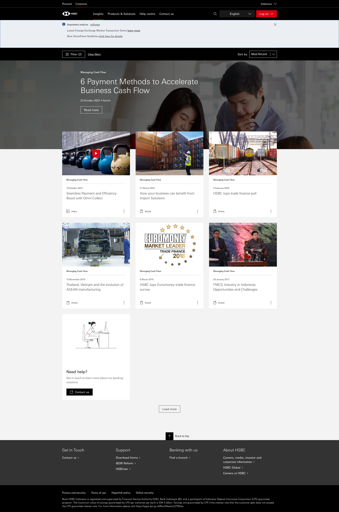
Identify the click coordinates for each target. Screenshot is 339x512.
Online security (144, 492)
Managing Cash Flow (77, 179)
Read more (169, 174)
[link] (79, 392)
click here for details (111, 36)
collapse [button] (95, 24)
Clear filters (94, 54)
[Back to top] (169, 436)
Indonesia (266, 3)
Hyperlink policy (121, 492)
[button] (73, 54)
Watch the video (96, 174)
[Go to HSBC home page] (71, 14)
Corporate (81, 3)
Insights (98, 14)
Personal (67, 3)
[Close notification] (275, 25)
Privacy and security (73, 492)
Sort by (242, 54)
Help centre (147, 14)
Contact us (166, 14)
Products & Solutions (121, 14)
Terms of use (98, 492)
